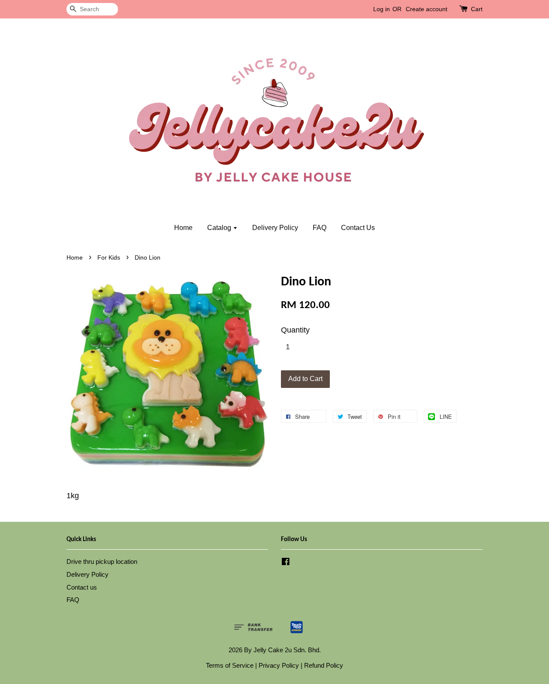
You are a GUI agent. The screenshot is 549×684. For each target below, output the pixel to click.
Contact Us (358, 227)
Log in (381, 9)
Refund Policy (323, 665)
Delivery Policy (275, 227)
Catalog (220, 227)
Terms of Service (229, 665)
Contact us (81, 587)
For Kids (108, 257)
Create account (426, 9)
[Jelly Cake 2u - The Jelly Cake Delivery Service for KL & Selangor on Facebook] (285, 562)
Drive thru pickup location (101, 561)
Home (183, 227)
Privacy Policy (279, 665)
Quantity (295, 330)
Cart (477, 9)
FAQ (319, 227)
